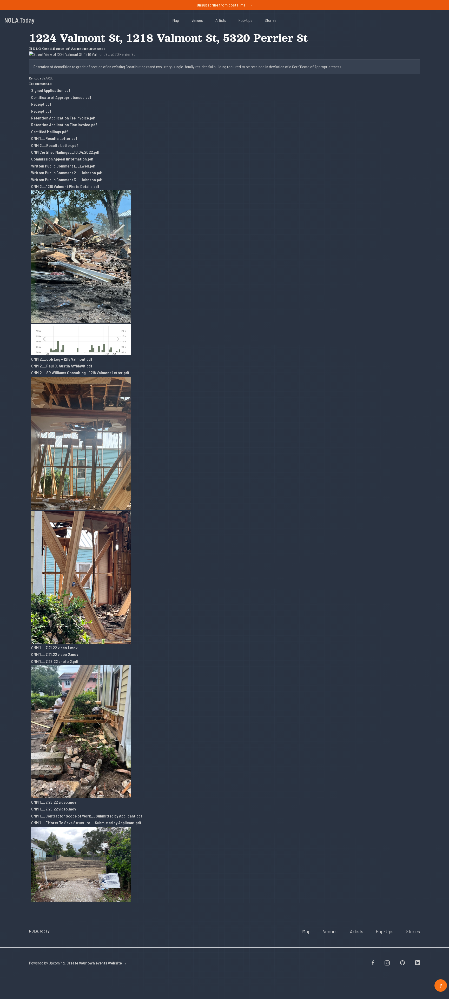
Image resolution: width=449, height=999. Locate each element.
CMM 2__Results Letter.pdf (54, 145)
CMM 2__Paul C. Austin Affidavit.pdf (61, 365)
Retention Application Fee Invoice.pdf (63, 117)
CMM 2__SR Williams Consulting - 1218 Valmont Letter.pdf (80, 372)
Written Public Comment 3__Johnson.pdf (67, 179)
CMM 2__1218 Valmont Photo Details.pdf (65, 186)
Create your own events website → (97, 962)
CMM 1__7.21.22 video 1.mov (54, 647)
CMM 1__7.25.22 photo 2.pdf (54, 661)
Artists (220, 20)
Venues (197, 20)
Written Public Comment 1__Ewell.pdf (63, 165)
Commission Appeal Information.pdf (62, 158)
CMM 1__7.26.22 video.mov (53, 808)
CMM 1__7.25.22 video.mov (53, 802)
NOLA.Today (19, 20)
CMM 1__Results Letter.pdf (54, 138)
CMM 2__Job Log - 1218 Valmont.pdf (61, 359)
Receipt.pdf (41, 104)
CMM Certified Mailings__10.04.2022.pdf (65, 152)
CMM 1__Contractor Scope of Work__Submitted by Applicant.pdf (86, 815)
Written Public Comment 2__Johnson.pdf (67, 172)
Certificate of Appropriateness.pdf (61, 97)
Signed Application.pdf (50, 90)
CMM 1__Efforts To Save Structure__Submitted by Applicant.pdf (86, 822)
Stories (270, 20)
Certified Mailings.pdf (49, 131)
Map (176, 20)
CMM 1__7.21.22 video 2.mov (54, 654)
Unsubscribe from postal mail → (225, 4)
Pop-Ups (245, 20)
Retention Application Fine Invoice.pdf (64, 124)
